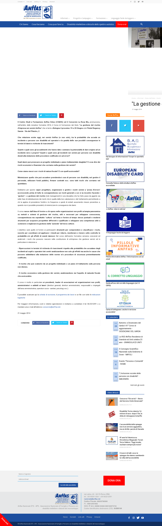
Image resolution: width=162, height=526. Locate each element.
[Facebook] (131, 1)
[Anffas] (66, 498)
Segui (112, 121)
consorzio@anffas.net (51, 307)
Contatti (20, 1)
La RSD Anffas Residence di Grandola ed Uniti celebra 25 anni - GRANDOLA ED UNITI (131, 340)
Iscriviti (138, 121)
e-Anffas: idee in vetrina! (115, 209)
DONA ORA (114, 480)
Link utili (29, 1)
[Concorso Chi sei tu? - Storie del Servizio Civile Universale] (112, 401)
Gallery (36, 1)
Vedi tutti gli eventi (137, 385)
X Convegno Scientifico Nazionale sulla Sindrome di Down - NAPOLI (130, 352)
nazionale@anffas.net (92, 499)
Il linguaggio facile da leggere (118, 233)
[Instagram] (135, 1)
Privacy (45, 1)
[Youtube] (142, 1)
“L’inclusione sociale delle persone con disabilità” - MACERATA (130, 376)
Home (65, 517)
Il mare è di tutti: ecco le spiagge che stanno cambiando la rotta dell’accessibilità (132, 455)
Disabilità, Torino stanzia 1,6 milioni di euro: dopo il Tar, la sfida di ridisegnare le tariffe (131, 413)
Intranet (52, 1)
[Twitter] (138, 1)
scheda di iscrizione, (47, 295)
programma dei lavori (66, 295)
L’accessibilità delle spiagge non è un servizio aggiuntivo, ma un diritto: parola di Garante (132, 426)
